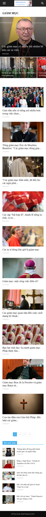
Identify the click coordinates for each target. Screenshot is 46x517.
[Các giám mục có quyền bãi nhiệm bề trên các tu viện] (23, 37)
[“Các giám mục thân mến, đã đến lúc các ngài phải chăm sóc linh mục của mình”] (23, 166)
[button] (42, 3)
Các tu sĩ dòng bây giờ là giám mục (20, 249)
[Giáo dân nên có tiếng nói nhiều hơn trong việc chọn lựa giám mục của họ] (23, 97)
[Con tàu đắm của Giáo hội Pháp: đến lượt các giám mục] (23, 404)
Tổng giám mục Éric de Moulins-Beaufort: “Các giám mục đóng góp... (21, 147)
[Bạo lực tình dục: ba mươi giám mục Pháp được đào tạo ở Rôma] (23, 334)
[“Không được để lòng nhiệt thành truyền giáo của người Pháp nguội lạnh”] (8, 452)
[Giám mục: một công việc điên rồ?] (23, 268)
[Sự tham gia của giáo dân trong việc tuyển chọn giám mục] (18, 71)
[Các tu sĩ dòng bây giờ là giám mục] (23, 236)
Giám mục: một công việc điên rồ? (20, 281)
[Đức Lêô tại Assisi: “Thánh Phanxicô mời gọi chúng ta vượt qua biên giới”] (8, 499)
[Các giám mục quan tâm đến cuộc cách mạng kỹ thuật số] (23, 299)
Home (4, 10)
